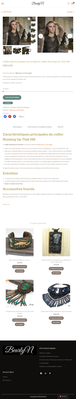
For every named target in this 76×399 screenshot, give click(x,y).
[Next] (70, 36)
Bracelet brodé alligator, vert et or (19, 260)
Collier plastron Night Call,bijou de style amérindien (56, 311)
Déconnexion (7, 380)
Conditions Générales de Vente (49, 356)
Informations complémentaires (40, 127)
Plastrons (14, 107)
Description (17, 127)
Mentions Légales (45, 353)
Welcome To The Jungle (44, 144)
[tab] (17, 127)
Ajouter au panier (12, 97)
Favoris (5, 377)
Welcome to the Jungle (17, 110)
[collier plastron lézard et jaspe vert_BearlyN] (7, 50)
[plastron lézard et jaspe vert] (17, 50)
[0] (72, 4)
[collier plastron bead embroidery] (26, 50)
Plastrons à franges (23, 107)
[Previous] (40, 36)
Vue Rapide (19, 271)
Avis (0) (60, 127)
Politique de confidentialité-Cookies (50, 366)
